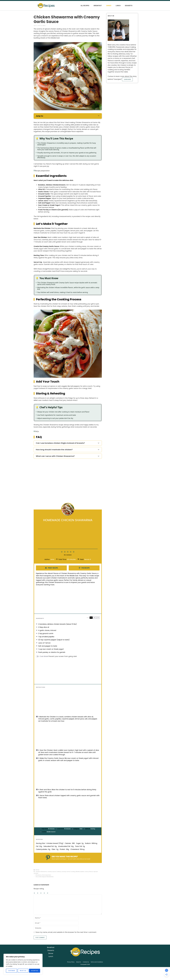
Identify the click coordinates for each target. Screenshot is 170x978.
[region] (23, 964)
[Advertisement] (68, 535)
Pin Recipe (85, 568)
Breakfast (98, 6)
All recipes (85, 6)
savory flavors (89, 871)
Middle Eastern (80, 871)
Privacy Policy (70, 962)
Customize (11, 970)
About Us (78, 962)
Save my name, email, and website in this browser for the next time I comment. (66, 932)
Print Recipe (52, 568)
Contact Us (86, 962)
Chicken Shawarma (41, 871)
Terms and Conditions (97, 962)
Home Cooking (71, 871)
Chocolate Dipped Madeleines (44, 877)
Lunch (118, 6)
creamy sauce (51, 871)
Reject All (23, 970)
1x (91, 617)
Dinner (108, 6)
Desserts (128, 6)
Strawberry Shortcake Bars (43, 875)
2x (94, 617)
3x (98, 617)
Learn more (127, 79)
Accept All (34, 970)
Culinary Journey (61, 871)
